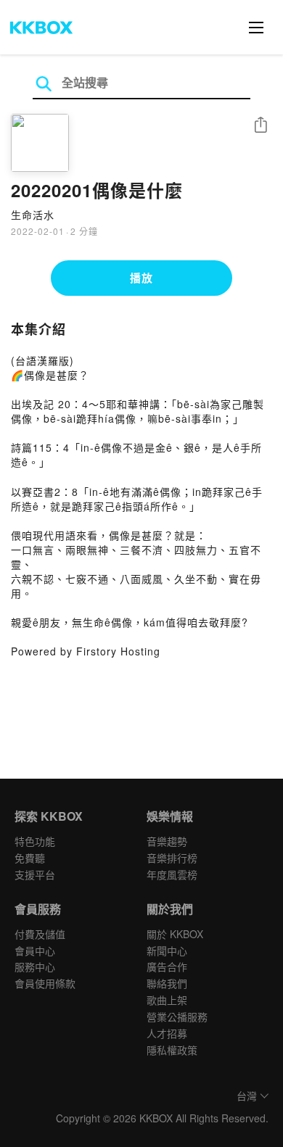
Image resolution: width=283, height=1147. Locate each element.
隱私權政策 (172, 1050)
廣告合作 (167, 966)
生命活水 (32, 214)
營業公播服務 (177, 1016)
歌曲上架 (167, 1000)
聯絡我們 (167, 983)
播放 (141, 278)
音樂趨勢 (167, 841)
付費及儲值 (40, 934)
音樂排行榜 (172, 857)
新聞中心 (167, 950)
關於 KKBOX (175, 934)
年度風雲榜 (172, 874)
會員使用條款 (45, 983)
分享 (260, 126)
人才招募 (167, 1033)
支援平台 (35, 874)
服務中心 (35, 966)
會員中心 (35, 950)
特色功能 (35, 841)
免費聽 (30, 857)
